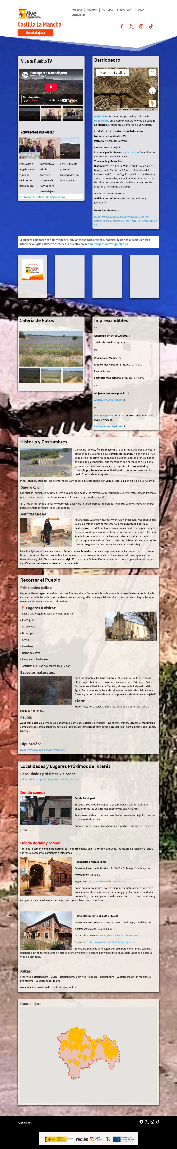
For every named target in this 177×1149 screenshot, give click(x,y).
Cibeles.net (24, 1122)
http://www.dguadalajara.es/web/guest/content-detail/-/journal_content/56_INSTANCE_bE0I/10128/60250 (125, 221)
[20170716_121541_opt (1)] (51, 349)
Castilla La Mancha (40, 24)
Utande (73, 779)
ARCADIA (92, 9)
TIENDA (139, 9)
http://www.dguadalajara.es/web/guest (43, 749)
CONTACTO (78, 15)
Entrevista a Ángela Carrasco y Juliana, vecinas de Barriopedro (28, 175)
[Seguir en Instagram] (141, 26)
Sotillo (64, 779)
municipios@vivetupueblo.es (109, 244)
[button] (63, 1048)
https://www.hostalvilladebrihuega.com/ (111, 942)
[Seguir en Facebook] (122, 26)
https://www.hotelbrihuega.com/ (107, 881)
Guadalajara (35, 32)
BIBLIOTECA (124, 9)
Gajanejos (54, 779)
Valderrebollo (131, 152)
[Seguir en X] (131, 26)
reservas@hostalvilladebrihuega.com (117, 935)
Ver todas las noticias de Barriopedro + (43, 197)
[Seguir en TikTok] (151, 26)
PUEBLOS (77, 9)
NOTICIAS (107, 9)
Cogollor (42, 779)
